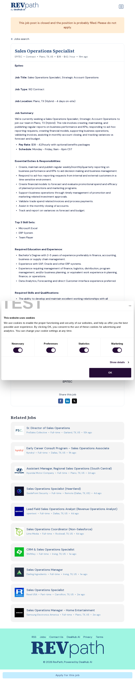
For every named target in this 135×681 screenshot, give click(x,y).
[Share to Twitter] (74, 401)
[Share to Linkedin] (67, 401)
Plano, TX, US (46, 56)
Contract (31, 56)
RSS (34, 637)
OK (110, 372)
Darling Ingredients (37, 574)
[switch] (51, 350)
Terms (99, 637)
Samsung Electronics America (43, 614)
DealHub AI (73, 637)
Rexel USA (32, 594)
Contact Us (56, 637)
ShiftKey (31, 553)
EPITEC (18, 56)
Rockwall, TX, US (64, 533)
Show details (117, 362)
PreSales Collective (37, 432)
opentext (32, 513)
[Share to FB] (60, 401)
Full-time (55, 432)
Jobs (43, 637)
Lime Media (33, 533)
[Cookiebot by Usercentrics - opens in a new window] (116, 305)
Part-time (46, 594)
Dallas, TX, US (58, 452)
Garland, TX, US (72, 432)
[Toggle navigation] (121, 6)
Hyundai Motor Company (40, 472)
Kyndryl (30, 452)
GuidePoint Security (37, 493)
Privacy (87, 637)
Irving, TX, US (59, 553)
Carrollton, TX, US (64, 594)
